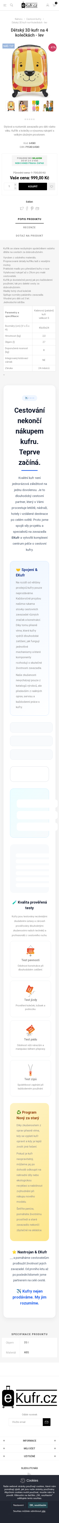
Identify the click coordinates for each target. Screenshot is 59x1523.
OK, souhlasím (38, 1505)
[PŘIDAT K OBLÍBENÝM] (51, 186)
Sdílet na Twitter (22, 208)
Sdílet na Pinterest (32, 208)
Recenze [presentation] (29, 227)
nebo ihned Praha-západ (29, 163)
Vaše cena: (20, 177)
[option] (11, 106)
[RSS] (29, 1474)
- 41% (52, 47)
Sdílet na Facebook (27, 208)
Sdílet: (29, 201)
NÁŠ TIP (8, 46)
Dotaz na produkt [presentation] (29, 235)
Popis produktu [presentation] (29, 219)
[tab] (29, 219)
